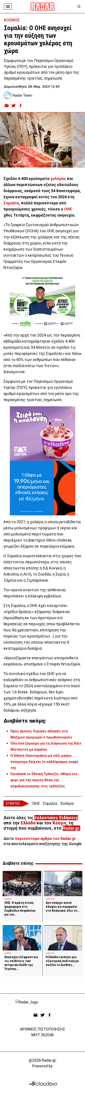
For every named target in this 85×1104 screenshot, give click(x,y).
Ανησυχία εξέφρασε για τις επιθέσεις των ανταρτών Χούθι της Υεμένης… (21, 963)
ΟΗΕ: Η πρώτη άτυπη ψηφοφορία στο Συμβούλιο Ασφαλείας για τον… (20, 908)
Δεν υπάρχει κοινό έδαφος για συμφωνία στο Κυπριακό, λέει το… (62, 907)
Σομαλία (11, 203)
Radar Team (22, 95)
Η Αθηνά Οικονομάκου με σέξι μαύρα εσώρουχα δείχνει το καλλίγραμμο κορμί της (44, 762)
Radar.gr (71, 828)
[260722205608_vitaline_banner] (42, 433)
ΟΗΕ (68, 209)
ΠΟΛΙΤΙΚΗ (50, 899)
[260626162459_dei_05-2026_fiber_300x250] (42, 488)
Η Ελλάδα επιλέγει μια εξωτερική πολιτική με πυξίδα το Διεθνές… (62, 961)
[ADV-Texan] (42, 301)
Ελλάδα (28, 822)
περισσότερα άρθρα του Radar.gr (45, 838)
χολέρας (58, 178)
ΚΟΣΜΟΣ (12, 20)
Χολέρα (67, 803)
